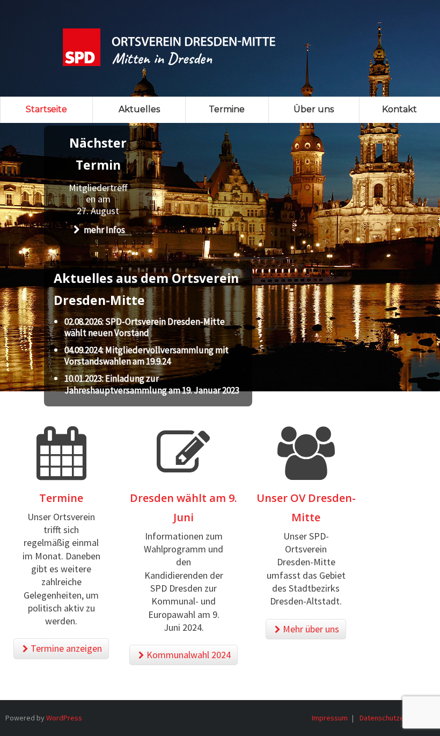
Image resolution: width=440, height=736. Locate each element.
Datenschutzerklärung (395, 718)
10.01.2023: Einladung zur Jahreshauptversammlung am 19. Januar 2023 (151, 384)
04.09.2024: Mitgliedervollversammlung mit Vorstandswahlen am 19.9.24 (146, 356)
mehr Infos (103, 229)
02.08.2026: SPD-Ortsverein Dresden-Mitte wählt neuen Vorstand (144, 327)
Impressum (330, 718)
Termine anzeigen (66, 648)
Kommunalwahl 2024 (188, 654)
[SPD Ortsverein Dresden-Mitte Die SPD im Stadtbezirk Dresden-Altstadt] (169, 40)
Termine (61, 498)
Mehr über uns (311, 629)
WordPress (64, 718)
